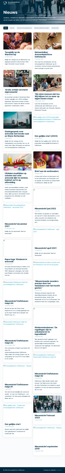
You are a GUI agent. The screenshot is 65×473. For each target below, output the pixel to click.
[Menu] (61, 3)
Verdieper (59, 470)
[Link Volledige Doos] (17, 50)
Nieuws (12, 28)
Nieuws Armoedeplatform (24, 28)
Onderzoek (55, 28)
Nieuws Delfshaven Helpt (42, 28)
